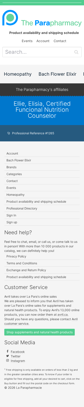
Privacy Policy (16, 256)
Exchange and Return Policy (26, 270)
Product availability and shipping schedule (36, 201)
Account (43, 41)
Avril (56, 301)
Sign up (11, 222)
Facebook (18, 351)
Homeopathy (18, 74)
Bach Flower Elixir (57, 74)
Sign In (11, 215)
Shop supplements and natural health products (39, 332)
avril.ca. (63, 314)
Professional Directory (21, 208)
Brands (11, 167)
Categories (14, 174)
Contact (60, 41)
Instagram (18, 361)
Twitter (15, 356)
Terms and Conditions (21, 263)
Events (27, 41)
